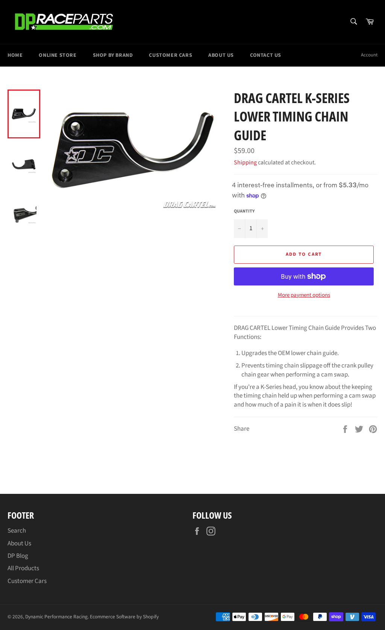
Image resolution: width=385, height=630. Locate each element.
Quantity (244, 211)
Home (15, 55)
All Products (23, 568)
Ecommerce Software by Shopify (124, 616)
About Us (221, 55)
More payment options (304, 295)
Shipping (245, 162)
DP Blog (18, 555)
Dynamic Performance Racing (56, 616)
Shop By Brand (113, 55)
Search (17, 530)
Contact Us (265, 55)
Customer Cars (170, 55)
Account (369, 55)
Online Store (57, 55)
